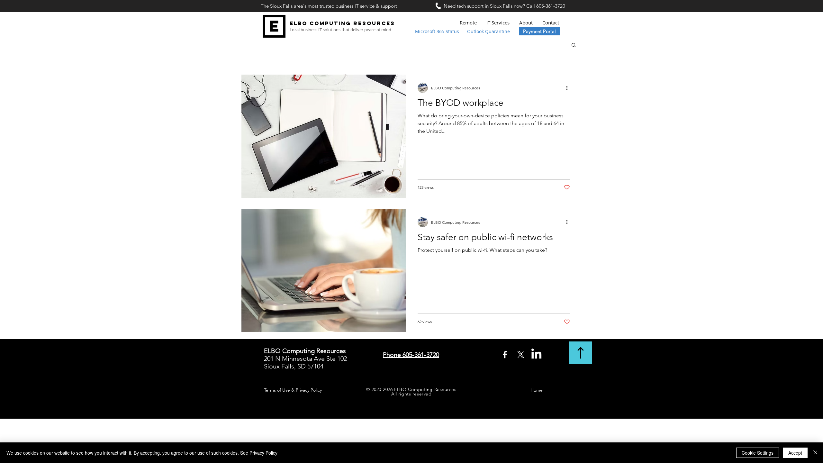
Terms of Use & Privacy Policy (293, 390)
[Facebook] (505, 354)
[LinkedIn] (536, 354)
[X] (520, 354)
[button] (574, 45)
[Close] (815, 453)
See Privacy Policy (258, 452)
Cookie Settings (757, 452)
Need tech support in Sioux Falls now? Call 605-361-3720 (504, 6)
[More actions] (569, 88)
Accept (795, 452)
